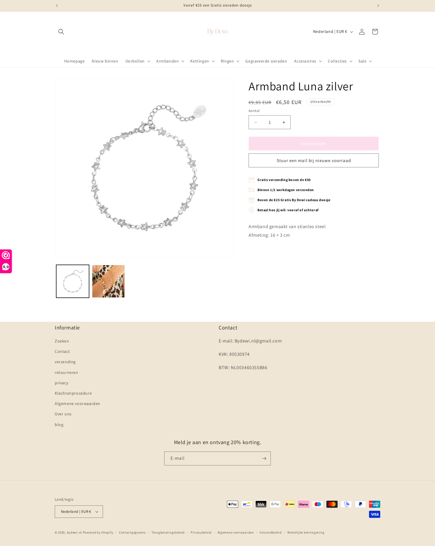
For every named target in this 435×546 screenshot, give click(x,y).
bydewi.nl (74, 532)
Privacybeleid (201, 532)
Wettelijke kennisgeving (305, 532)
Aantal (254, 110)
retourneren (66, 372)
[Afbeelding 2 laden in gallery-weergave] (108, 281)
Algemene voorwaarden (77, 403)
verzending (65, 361)
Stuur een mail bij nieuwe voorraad (314, 160)
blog (59, 424)
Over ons (63, 414)
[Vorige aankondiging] (56, 5)
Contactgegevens (132, 532)
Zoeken (62, 341)
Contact (62, 351)
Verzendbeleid (270, 532)
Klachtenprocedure (73, 393)
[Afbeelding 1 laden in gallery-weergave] (72, 281)
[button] (61, 31)
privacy (61, 382)
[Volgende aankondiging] (378, 5)
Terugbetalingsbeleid (168, 532)
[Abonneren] (263, 458)
